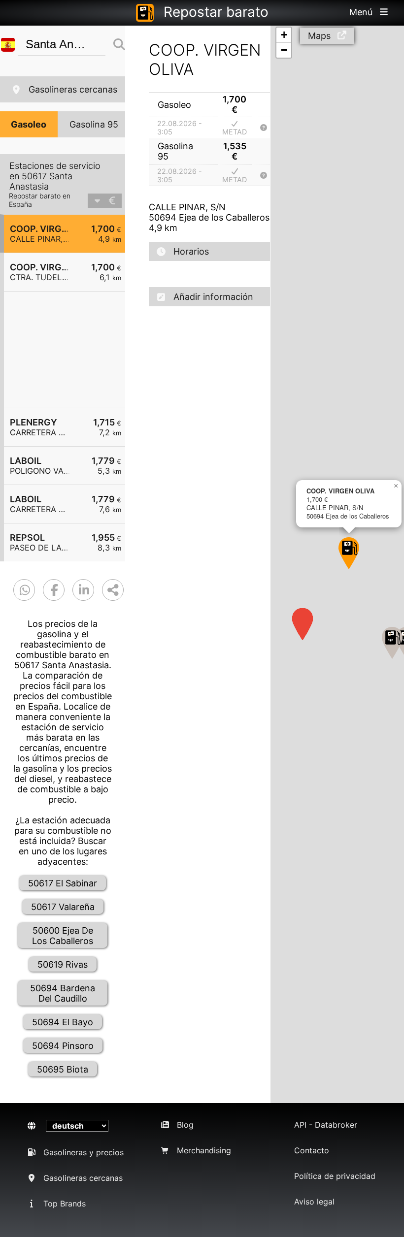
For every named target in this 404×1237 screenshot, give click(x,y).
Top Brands (64, 1203)
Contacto (311, 1150)
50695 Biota (62, 1069)
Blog (185, 1125)
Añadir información (213, 297)
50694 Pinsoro (63, 1046)
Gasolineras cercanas (73, 89)
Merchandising (204, 1150)
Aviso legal (314, 1201)
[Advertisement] (69, 349)
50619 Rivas (62, 964)
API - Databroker (325, 1125)
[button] (348, 553)
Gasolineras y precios (83, 1152)
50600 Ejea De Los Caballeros (62, 935)
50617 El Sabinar (62, 883)
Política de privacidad (334, 1176)
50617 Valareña (63, 907)
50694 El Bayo (62, 1022)
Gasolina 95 (93, 124)
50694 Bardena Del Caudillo (62, 993)
